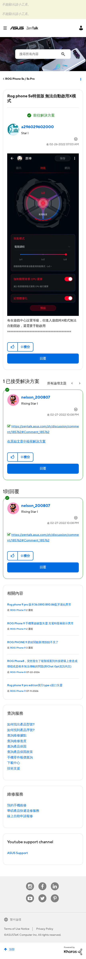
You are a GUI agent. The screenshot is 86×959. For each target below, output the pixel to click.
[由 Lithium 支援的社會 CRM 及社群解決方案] (73, 951)
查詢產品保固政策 (20, 752)
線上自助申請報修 (20, 816)
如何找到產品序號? (21, 730)
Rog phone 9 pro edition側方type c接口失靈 (34, 685)
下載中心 (13, 763)
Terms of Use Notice (16, 929)
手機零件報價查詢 (20, 758)
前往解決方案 (44, 115)
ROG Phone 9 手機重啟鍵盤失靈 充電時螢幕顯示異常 (40, 623)
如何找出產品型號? (21, 724)
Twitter (42, 894)
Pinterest (54, 894)
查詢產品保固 (16, 746)
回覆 (43, 359)
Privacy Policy (44, 929)
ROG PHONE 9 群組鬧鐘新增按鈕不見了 (32, 642)
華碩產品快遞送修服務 (23, 811)
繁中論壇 (15, 920)
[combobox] (43, 54)
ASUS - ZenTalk (24, 28)
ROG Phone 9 (18, 610)
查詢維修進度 (16, 741)
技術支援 (13, 769)
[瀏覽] (6, 28)
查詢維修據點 (16, 735)
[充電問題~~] (72, 383)
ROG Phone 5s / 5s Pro (20, 79)
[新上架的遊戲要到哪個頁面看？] (79, 383)
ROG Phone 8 (18, 672)
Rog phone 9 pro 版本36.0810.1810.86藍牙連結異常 (39, 604)
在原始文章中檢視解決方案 (26, 441)
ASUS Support (17, 853)
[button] (13, 347)
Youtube (30, 894)
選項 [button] (80, 79)
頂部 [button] (12, 949)
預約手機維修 (16, 805)
